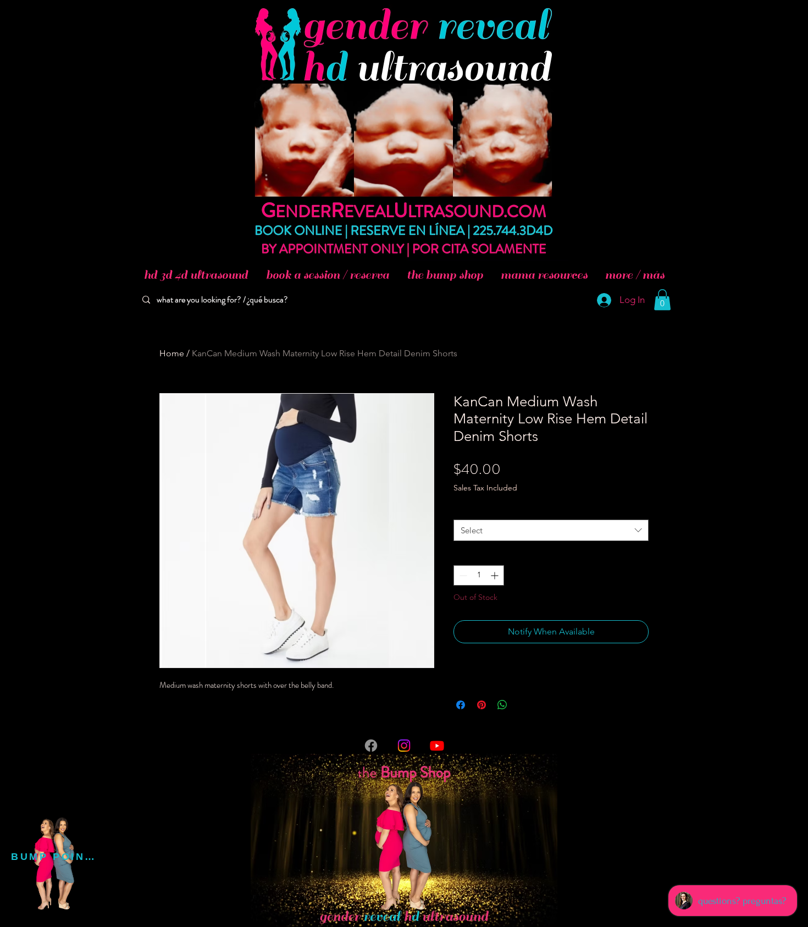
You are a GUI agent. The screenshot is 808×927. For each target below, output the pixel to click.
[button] (662, 299)
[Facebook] (371, 745)
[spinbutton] (479, 575)
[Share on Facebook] (460, 704)
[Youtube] (437, 745)
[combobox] (551, 530)
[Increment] (495, 575)
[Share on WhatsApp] (502, 704)
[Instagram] (404, 745)
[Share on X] (523, 704)
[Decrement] (462, 575)
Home (171, 353)
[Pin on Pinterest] (481, 704)
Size (463, 509)
